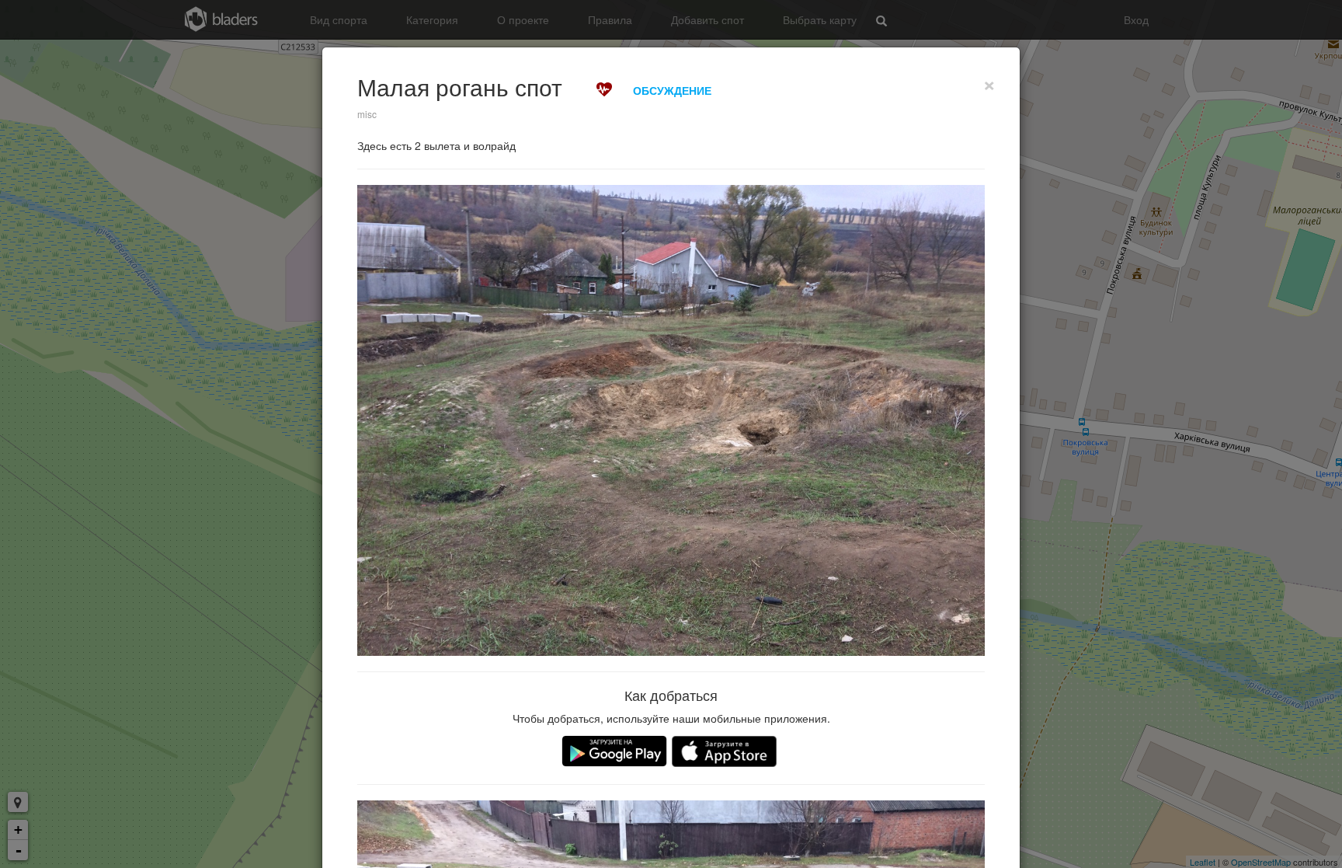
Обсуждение (672, 90)
